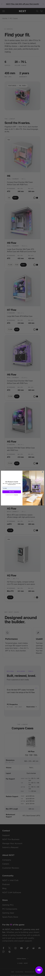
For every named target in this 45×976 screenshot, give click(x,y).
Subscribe (11, 491)
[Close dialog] (42, 472)
